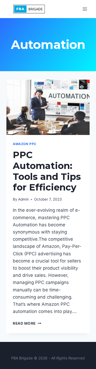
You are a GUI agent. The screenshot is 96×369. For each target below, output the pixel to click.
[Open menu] (85, 9)
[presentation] (48, 107)
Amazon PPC (25, 144)
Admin (23, 199)
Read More (27, 323)
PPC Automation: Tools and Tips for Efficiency (47, 171)
